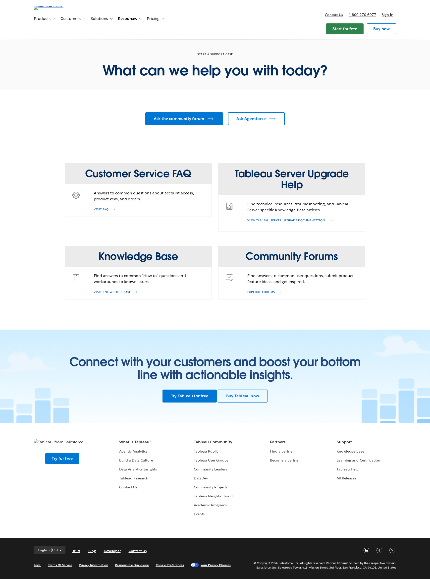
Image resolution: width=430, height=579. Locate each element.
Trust (76, 551)
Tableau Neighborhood (213, 496)
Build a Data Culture (136, 460)
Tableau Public (206, 451)
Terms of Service (60, 565)
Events (199, 514)
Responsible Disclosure (132, 565)
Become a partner (285, 460)
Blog (92, 551)
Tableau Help (348, 469)
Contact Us (128, 487)
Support (344, 442)
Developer (112, 551)
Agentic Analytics (133, 451)
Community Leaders (210, 469)
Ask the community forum (179, 118)
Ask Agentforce (251, 118)
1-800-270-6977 (362, 14)
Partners (277, 442)
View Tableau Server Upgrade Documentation (286, 220)
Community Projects (210, 487)
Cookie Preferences (170, 565)
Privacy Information (93, 565)
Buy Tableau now (242, 396)
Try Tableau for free (189, 396)
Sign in (387, 14)
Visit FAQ (101, 209)
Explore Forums (261, 292)
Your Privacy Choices (216, 565)
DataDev (201, 478)
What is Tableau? (135, 442)
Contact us (334, 14)
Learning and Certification (358, 460)
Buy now (381, 28)
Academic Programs (210, 505)
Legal (37, 565)
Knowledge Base (350, 451)
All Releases (346, 478)
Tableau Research (133, 478)
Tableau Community (213, 442)
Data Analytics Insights (138, 469)
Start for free (344, 28)
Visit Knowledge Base (112, 292)
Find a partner (282, 451)
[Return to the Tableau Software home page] (55, 5)
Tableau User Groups (211, 460)
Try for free (62, 458)
